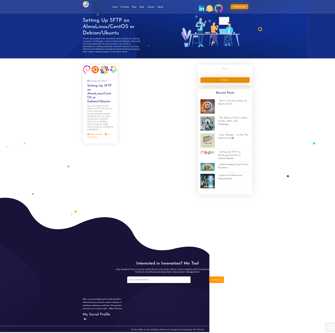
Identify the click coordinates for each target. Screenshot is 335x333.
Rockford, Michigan (220, 306)
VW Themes (198, 329)
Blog (134, 7)
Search (225, 69)
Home (115, 7)
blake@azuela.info (220, 315)
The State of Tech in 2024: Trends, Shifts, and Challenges (232, 121)
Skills (141, 7)
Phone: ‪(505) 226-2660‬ (221, 323)
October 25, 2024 (97, 81)
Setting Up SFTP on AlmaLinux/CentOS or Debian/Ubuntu (99, 93)
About (160, 7)
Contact (151, 7)
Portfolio (125, 7)
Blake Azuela (95, 134)
